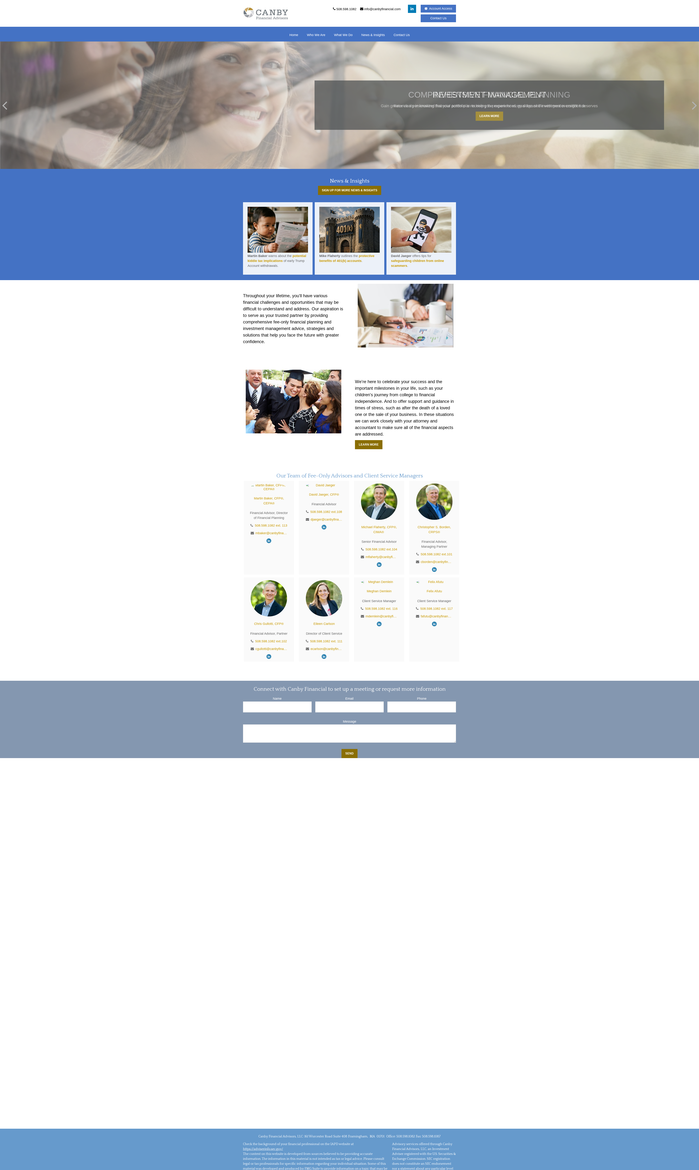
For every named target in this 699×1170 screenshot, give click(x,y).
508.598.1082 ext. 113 (271, 525)
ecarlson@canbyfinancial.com (326, 649)
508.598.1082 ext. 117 (436, 608)
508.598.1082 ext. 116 (381, 608)
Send (349, 753)
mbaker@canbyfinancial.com (271, 533)
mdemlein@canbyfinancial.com (381, 616)
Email (349, 698)
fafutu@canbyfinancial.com (437, 616)
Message (349, 721)
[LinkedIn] (412, 9)
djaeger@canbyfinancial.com (326, 519)
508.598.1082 (405, 1136)
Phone (421, 698)
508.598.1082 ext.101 (436, 554)
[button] (294, 35)
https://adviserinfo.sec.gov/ (263, 1149)
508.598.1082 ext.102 (271, 641)
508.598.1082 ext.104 (381, 549)
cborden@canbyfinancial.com (437, 562)
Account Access (440, 8)
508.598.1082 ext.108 (326, 512)
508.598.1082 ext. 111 (326, 641)
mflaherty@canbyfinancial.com (381, 557)
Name (277, 698)
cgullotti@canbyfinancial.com (271, 649)
